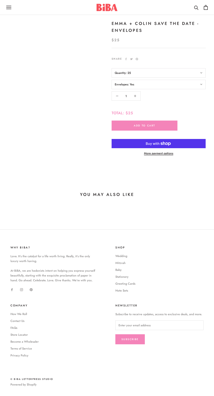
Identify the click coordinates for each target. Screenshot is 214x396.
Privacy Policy (19, 355)
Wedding (121, 256)
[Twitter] (131, 59)
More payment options (158, 153)
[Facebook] (126, 59)
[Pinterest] (137, 59)
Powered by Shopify (23, 384)
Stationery (122, 277)
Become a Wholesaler (24, 341)
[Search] (196, 7)
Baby (118, 270)
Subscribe (130, 339)
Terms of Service (21, 348)
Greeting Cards (125, 284)
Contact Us (17, 321)
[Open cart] (206, 7)
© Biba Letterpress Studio (31, 379)
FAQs (13, 328)
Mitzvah (120, 263)
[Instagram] (21, 289)
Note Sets (121, 290)
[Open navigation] (8, 7)
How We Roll (18, 314)
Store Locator (19, 335)
